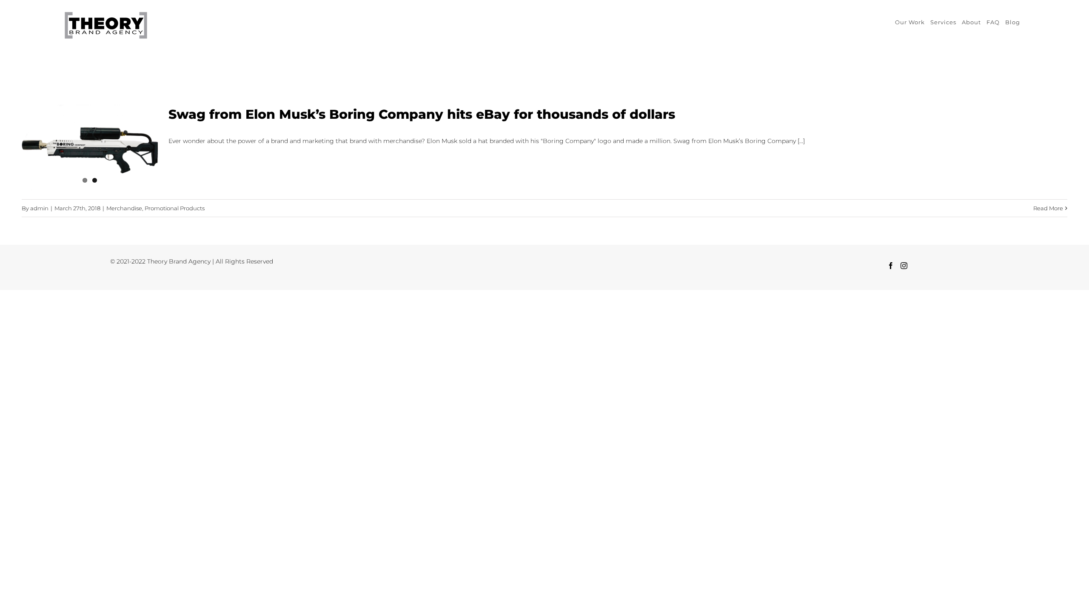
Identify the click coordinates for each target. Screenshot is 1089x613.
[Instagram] (904, 265)
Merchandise (124, 208)
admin (39, 208)
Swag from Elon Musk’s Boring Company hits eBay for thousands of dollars (421, 114)
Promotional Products (175, 208)
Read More (1048, 208)
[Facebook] (890, 265)
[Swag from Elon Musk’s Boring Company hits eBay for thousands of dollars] (90, 148)
